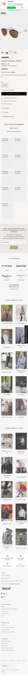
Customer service (4, 660)
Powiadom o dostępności (14, 93)
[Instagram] (6, 593)
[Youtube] (4, 593)
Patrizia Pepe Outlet (6, 641)
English (4, 666)
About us (3, 625)
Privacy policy (4, 611)
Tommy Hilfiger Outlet (6, 648)
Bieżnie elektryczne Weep (7, 650)
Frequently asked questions (8, 632)
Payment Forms (5, 613)
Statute (3, 606)
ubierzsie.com (7, 669)
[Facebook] (1, 593)
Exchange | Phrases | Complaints (9, 609)
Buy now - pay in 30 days (7, 627)
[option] (14, 30)
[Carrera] (5, 57)
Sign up (14, 247)
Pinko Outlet (4, 643)
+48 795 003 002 (5, 575)
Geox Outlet (4, 645)
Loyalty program (5, 629)
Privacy (18, 660)
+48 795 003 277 (5, 578)
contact (3, 616)
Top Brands (24, 660)
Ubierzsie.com (12, 660)
